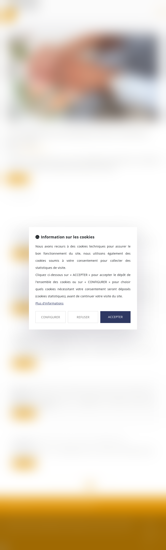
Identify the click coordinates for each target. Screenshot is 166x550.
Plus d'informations (49, 303)
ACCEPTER (115, 317)
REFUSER (83, 317)
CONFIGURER (50, 317)
